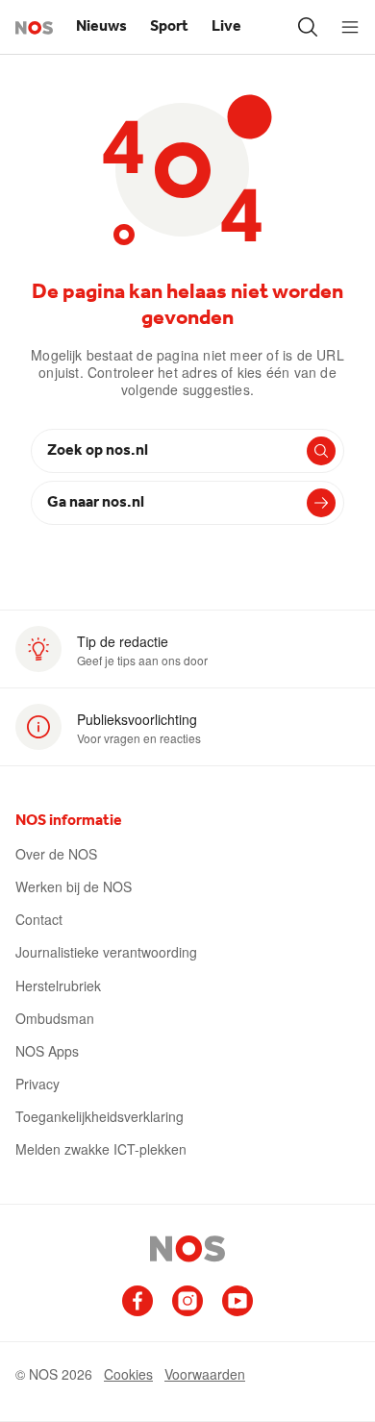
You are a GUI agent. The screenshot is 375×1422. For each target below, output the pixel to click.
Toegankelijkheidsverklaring (99, 1116)
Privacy (37, 1083)
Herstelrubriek (58, 985)
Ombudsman (54, 1018)
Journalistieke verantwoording (106, 951)
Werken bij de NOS (73, 886)
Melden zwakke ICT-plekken (101, 1149)
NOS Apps (47, 1051)
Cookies (128, 1374)
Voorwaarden (204, 1374)
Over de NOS (56, 853)
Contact (38, 919)
